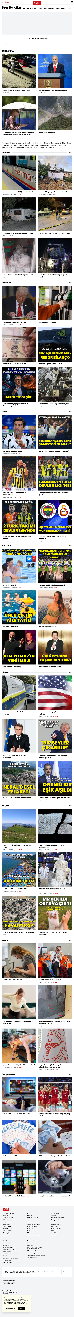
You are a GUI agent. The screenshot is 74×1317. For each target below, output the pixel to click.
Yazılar (69, 8)
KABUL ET (21, 1308)
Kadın (58, 8)
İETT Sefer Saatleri (32, 1251)
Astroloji (53, 1215)
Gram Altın (54, 1230)
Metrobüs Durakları (8, 1262)
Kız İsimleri (30, 1245)
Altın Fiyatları (6, 1235)
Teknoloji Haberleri (8, 1233)
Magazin (51, 8)
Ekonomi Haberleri (8, 1217)
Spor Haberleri (7, 1224)
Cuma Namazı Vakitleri (33, 1224)
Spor (45, 8)
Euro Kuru (29, 1215)
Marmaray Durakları (32, 1241)
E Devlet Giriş (30, 1233)
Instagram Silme (56, 1220)
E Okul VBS (30, 1230)
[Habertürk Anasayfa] (37, 2)
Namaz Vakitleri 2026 (33, 1222)
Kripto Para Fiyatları (32, 1217)
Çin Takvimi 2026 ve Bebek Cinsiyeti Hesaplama (34, 1248)
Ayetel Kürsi (54, 1222)
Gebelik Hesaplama (32, 1253)
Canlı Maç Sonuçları (9, 1247)
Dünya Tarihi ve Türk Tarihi (10, 1258)
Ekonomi (33, 8)
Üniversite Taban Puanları (10, 1254)
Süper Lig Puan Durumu (9, 1249)
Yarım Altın (54, 1235)
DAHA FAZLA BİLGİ (10, 1308)
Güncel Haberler (7, 1220)
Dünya (40, 8)
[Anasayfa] (6, 1209)
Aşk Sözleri (54, 1226)
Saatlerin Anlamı (56, 1224)
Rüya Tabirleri (7, 1256)
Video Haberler (7, 1251)
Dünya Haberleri (7, 1226)
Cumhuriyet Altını (8, 1243)
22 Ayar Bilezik (7, 1245)
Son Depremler (55, 1213)
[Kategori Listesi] (72, 2)
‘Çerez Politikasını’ (21, 1303)
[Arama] (2, 2)
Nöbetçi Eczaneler (32, 1226)
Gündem (26, 8)
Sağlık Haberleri (7, 1228)
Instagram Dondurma (57, 1217)
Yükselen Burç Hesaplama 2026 (36, 1255)
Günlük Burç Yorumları (33, 1235)
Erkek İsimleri (30, 1243)
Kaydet (65, 1272)
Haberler (5, 1215)
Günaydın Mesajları (56, 1228)
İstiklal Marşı (30, 1228)
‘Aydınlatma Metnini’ (9, 1305)
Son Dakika (11, 7)
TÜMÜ (70, 152)
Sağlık (63, 8)
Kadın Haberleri (7, 1230)
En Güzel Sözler (7, 1260)
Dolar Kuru (30, 1213)
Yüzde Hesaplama (32, 1257)
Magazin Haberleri (8, 1222)
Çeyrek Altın (54, 1233)
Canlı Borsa (30, 1220)
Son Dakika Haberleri (8, 1213)
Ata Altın (5, 1241)
